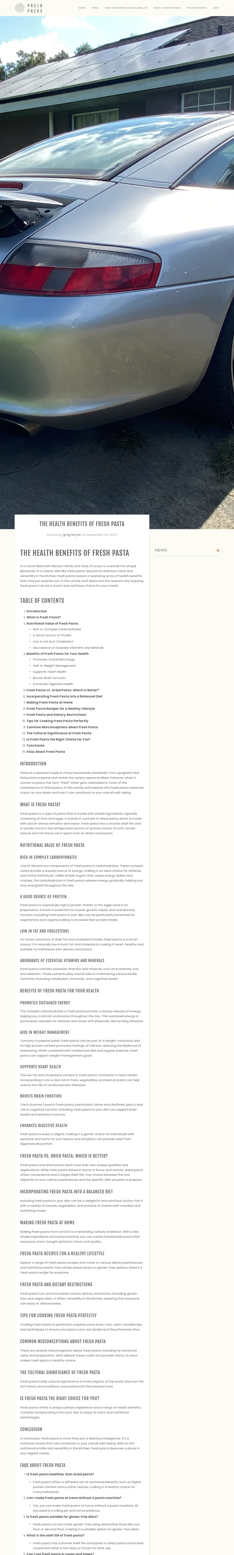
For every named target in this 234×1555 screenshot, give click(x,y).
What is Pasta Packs (167, 8)
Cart (216, 8)
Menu (95, 8)
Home (82, 8)
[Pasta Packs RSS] (218, 550)
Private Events (197, 8)
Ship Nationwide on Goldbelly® (126, 8)
